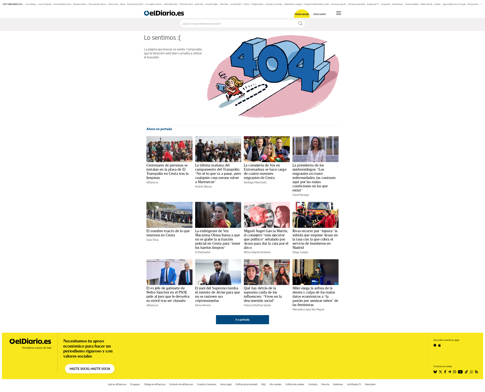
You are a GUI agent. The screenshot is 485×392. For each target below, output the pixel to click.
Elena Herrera (203, 305)
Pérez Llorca (113, 4)
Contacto (313, 384)
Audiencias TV (373, 4)
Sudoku (437, 4)
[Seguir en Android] (434, 345)
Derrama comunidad (356, 4)
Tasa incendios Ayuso (97, 4)
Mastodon (370, 384)
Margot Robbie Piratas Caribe (316, 4)
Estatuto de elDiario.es (181, 384)
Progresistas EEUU (135, 4)
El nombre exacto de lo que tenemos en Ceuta (168, 233)
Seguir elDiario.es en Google (454, 4)
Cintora (246, 4)
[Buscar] (300, 23)
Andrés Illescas (203, 186)
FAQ (263, 384)
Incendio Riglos (211, 4)
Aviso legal (226, 384)
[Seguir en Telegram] (449, 371)
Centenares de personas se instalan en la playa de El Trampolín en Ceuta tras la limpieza (167, 171)
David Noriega (301, 194)
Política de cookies (295, 384)
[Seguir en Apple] (439, 345)
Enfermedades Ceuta (62, 4)
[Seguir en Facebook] (445, 371)
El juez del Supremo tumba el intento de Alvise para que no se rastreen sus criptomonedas (217, 294)
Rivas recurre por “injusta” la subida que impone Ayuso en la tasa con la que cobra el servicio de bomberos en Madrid (315, 239)
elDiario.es (152, 182)
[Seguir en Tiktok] (466, 371)
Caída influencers (170, 4)
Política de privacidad (246, 384)
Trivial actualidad (412, 4)
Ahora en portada (159, 129)
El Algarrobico (257, 4)
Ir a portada (242, 319)
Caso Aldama (30, 4)
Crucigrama (385, 4)
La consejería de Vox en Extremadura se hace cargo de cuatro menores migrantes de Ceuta (265, 171)
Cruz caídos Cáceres (153, 4)
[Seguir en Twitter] (440, 371)
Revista (325, 384)
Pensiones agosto (338, 4)
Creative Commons (206, 384)
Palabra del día (426, 4)
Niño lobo (224, 4)
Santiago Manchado (255, 182)
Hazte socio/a (302, 14)
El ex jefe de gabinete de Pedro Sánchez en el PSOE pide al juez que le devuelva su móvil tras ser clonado (167, 294)
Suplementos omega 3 (293, 4)
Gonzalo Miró (236, 4)
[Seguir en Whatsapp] (471, 371)
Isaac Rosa (152, 239)
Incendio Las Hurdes (273, 4)
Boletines (338, 384)
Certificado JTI (354, 384)
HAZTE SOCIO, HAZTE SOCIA (90, 369)
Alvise (122, 4)
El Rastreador (202, 252)
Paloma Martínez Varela (257, 305)
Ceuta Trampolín (45, 4)
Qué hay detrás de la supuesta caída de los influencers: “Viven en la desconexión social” (263, 294)
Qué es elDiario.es (117, 384)
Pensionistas (473, 4)
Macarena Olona (80, 4)
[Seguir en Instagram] (454, 371)
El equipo (135, 384)
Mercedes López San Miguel (308, 309)
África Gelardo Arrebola (257, 252)
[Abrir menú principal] (338, 13)
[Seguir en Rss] (476, 371)
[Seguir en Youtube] (460, 371)
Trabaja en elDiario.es (155, 384)
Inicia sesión (320, 14)
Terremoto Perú (186, 4)
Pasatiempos (397, 4)
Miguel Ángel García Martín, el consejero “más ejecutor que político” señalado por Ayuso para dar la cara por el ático (266, 239)
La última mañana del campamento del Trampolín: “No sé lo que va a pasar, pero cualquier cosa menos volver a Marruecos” (218, 173)
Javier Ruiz (199, 4)
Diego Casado (300, 252)
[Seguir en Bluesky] (435, 371)
